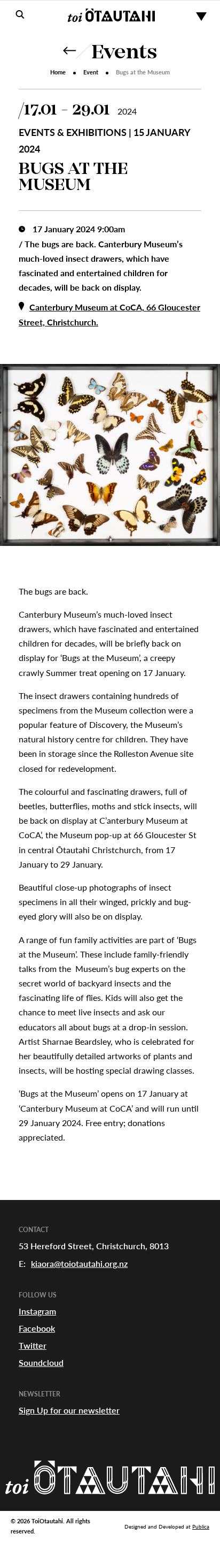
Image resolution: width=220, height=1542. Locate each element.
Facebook (37, 1328)
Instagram (37, 1311)
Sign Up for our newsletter (69, 1410)
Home (58, 72)
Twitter (32, 1345)
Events (124, 53)
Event (90, 72)
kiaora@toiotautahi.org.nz (79, 1263)
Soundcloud (41, 1362)
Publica (200, 1526)
